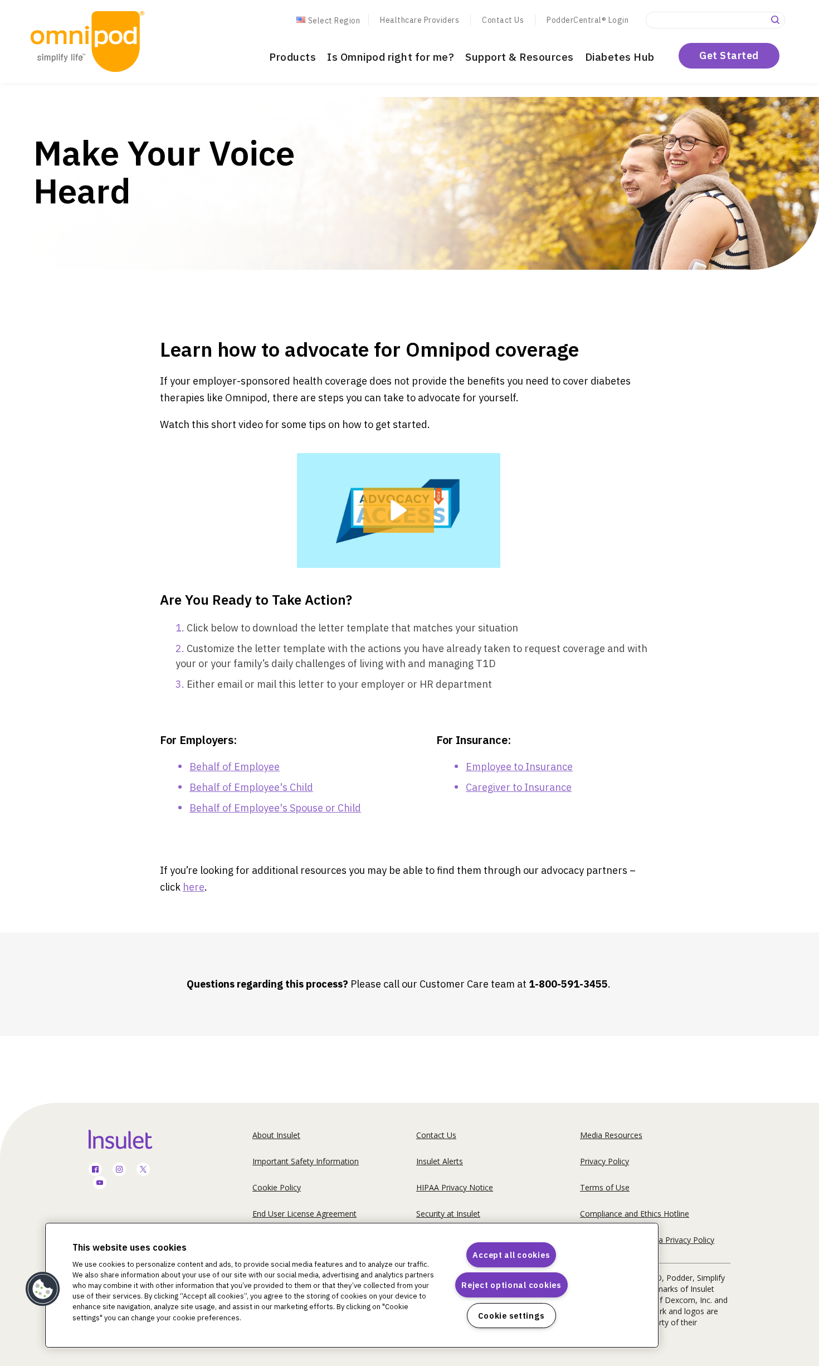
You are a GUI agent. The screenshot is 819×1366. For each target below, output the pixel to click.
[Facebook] (95, 1170)
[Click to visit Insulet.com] (133, 1139)
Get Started (729, 55)
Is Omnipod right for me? (390, 57)
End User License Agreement (304, 1213)
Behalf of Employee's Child (251, 787)
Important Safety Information (305, 1161)
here (193, 887)
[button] (398, 510)
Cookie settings (511, 1315)
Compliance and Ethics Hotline (634, 1213)
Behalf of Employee (234, 766)
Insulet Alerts (439, 1161)
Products (292, 57)
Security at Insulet (448, 1213)
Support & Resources (519, 57)
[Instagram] (119, 1170)
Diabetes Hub (620, 57)
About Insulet (276, 1135)
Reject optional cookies (511, 1285)
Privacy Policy (604, 1161)
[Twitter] (143, 1170)
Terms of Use (605, 1187)
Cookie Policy (276, 1187)
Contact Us (503, 20)
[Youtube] (99, 1183)
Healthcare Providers (419, 20)
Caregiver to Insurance (519, 787)
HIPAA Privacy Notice (454, 1187)
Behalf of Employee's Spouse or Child (275, 807)
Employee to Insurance (519, 766)
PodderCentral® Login (587, 20)
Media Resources (611, 1135)
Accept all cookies (511, 1255)
